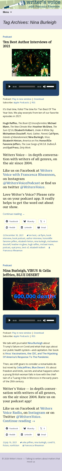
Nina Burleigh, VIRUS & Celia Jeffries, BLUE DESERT (27, 272)
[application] (31, 86)
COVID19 (51, 442)
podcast (6, 247)
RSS (33, 102)
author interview (34, 238)
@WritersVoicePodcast (21, 183)
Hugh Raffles (33, 244)
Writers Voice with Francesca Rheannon (29, 172)
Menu (6, 12)
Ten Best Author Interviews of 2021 (27, 44)
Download (39, 98)
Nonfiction (14, 445)
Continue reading (14, 214)
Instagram (36, 412)
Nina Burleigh (40, 241)
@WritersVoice (32, 187)
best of (25, 247)
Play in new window (21, 98)
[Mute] (44, 86)
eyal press (16, 247)
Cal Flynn (41, 235)
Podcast (7, 36)
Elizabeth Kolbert (37, 247)
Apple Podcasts (21, 102)
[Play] (9, 86)
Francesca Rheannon (34, 445)
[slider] (51, 86)
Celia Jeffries (27, 442)
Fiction (6, 445)
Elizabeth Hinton (25, 241)
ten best (32, 235)
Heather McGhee (19, 244)
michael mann (46, 244)
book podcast (18, 238)
